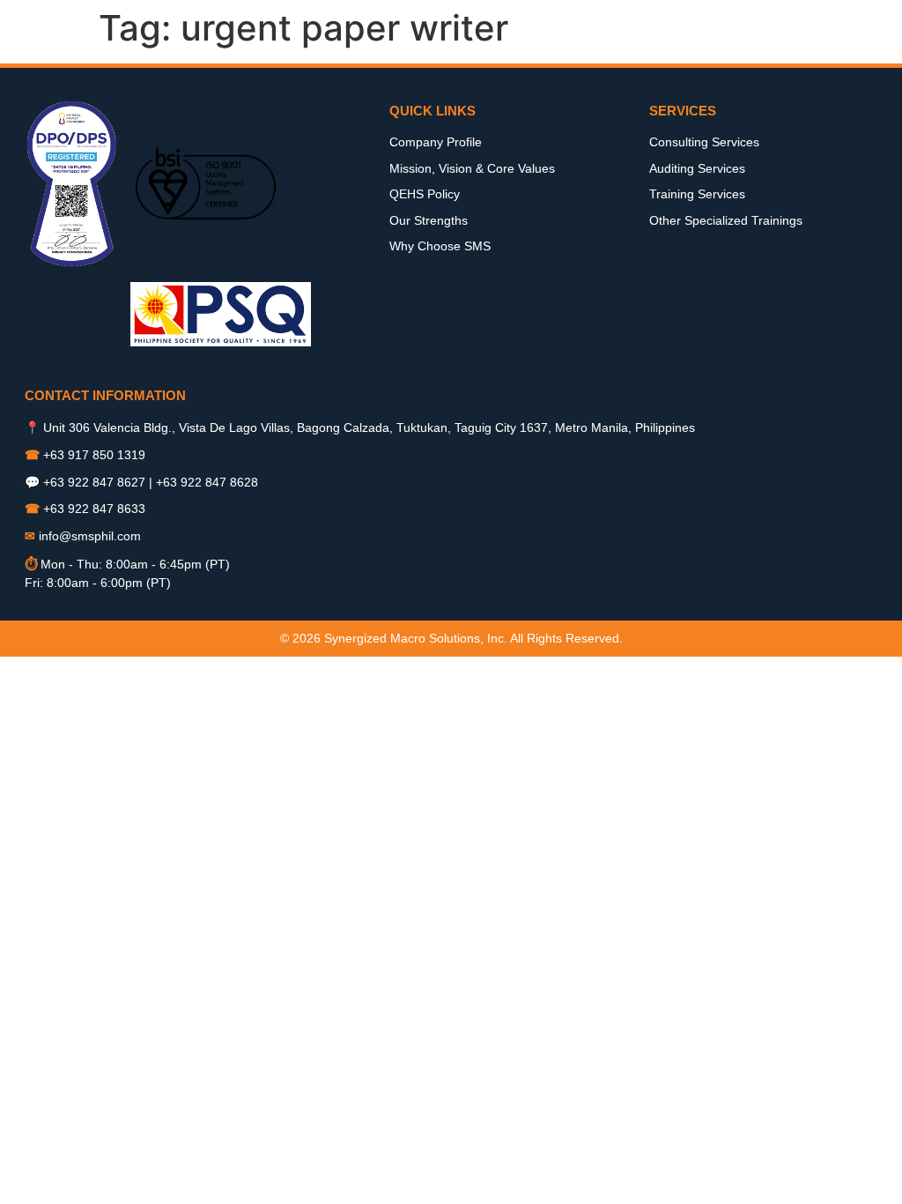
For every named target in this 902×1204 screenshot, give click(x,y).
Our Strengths (428, 220)
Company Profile (435, 142)
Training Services (697, 194)
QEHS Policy (424, 194)
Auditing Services (697, 168)
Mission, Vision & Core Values (472, 168)
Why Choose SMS (440, 246)
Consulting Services (704, 142)
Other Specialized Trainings (725, 220)
